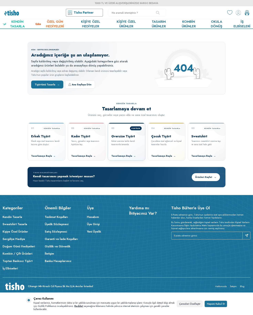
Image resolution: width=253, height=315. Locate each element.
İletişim (49, 253)
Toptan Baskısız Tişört (18, 261)
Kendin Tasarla (17, 24)
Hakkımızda (221, 286)
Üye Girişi (93, 224)
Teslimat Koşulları (56, 217)
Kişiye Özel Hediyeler (90, 24)
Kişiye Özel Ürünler (126, 24)
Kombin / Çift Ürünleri (17, 253)
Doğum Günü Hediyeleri (19, 246)
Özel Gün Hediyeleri (55, 24)
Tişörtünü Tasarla (47, 84)
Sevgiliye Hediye (14, 239)
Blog (242, 286)
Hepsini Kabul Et (216, 304)
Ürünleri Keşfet (206, 177)
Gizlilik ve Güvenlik (57, 246)
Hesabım (93, 217)
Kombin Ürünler (189, 24)
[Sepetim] (247, 12)
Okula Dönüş (216, 24)
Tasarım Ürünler (159, 24)
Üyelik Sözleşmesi (56, 224)
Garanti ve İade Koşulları (61, 239)
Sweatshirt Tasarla (15, 224)
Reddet (78, 306)
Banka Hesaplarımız (58, 261)
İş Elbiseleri (242, 24)
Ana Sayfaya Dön (81, 84)
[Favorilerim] (229, 12)
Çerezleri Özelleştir (189, 304)
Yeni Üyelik (94, 231)
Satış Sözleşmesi (56, 231)
